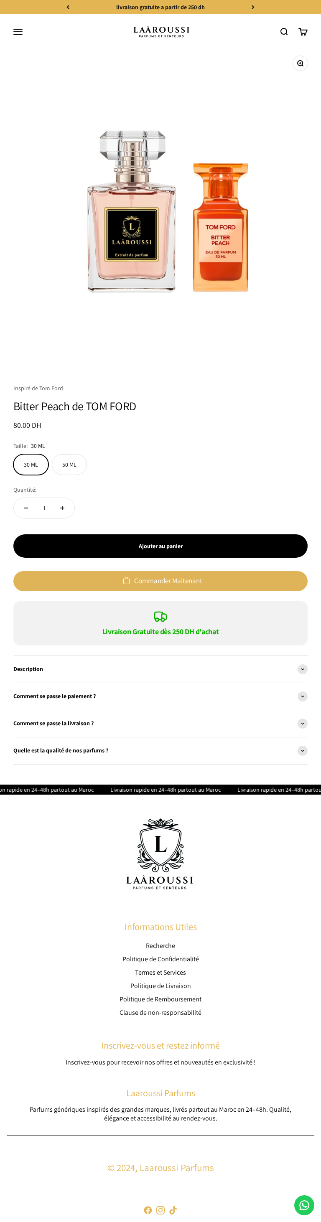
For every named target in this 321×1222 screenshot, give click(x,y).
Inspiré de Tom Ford (38, 388)
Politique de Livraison (160, 985)
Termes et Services (160, 972)
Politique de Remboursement (160, 999)
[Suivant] (253, 7)
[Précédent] (67, 7)
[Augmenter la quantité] (62, 508)
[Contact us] (304, 1205)
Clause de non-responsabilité (160, 1012)
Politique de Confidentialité (160, 959)
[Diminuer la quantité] (26, 508)
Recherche (160, 945)
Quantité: (24, 489)
